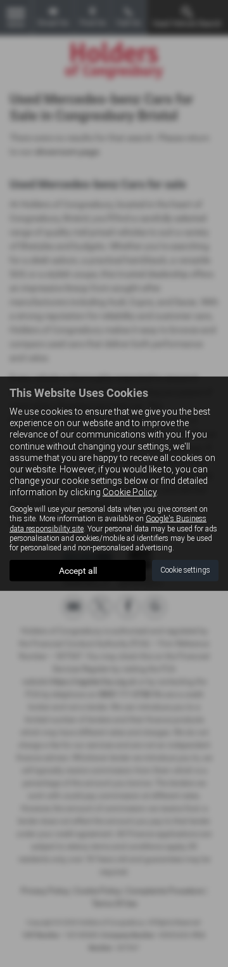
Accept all (78, 571)
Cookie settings (185, 570)
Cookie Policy (129, 492)
